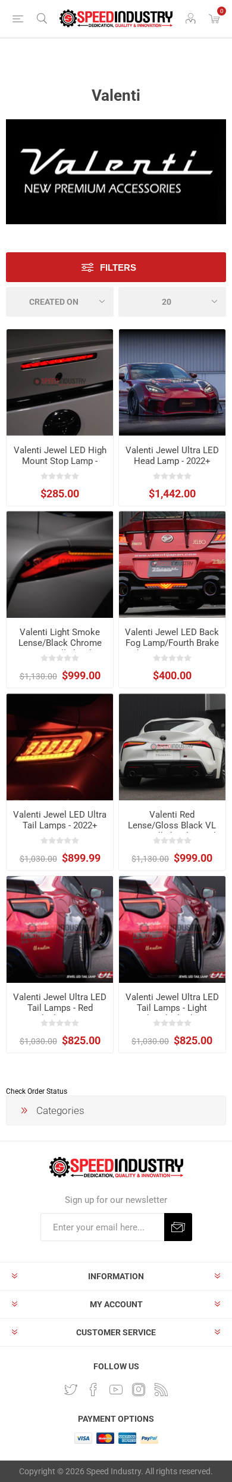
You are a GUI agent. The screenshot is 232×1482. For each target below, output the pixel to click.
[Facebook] (93, 1389)
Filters (118, 267)
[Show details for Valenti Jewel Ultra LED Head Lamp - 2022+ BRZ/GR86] (172, 382)
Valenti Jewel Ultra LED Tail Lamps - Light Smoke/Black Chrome (172, 1008)
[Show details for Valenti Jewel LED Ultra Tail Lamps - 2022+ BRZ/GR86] (60, 747)
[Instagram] (138, 1389)
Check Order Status (36, 1091)
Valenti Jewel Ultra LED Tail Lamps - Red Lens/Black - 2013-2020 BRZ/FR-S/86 (59, 1013)
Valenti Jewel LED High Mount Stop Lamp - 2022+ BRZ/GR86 (60, 461)
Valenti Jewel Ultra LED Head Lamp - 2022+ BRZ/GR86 (172, 461)
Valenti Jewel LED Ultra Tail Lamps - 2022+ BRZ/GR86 (59, 825)
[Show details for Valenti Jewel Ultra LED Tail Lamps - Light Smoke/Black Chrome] (172, 929)
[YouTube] (116, 1389)
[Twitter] (70, 1389)
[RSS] (161, 1389)
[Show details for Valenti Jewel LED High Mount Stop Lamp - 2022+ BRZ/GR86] (60, 382)
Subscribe (178, 1227)
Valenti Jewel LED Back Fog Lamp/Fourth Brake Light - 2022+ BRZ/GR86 (172, 643)
